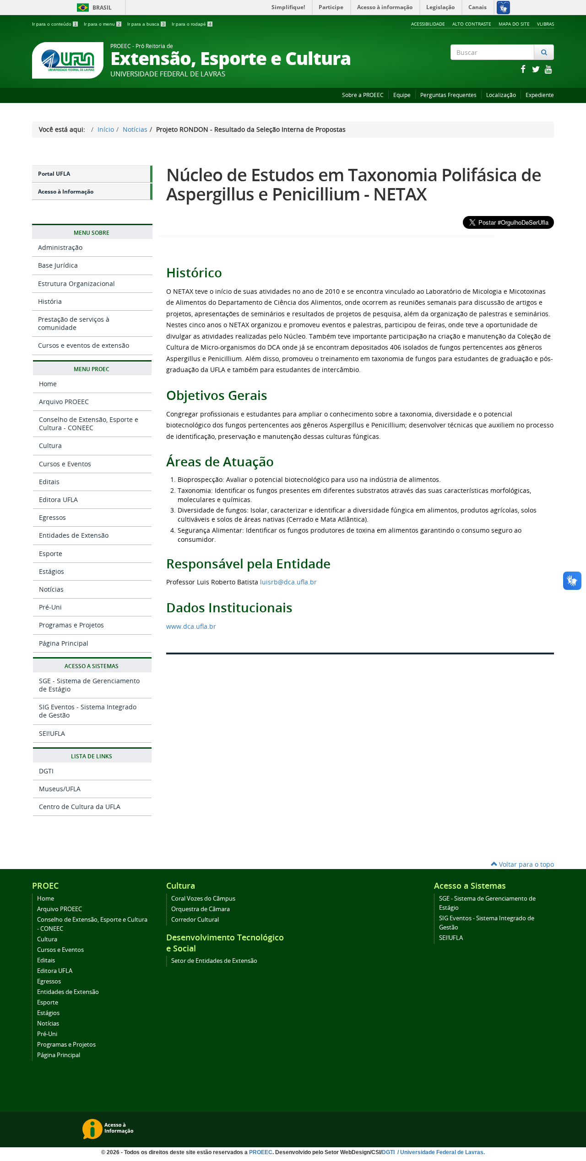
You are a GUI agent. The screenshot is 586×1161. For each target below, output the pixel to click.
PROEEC (260, 1152)
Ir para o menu (102, 24)
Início (106, 129)
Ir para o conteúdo (54, 24)
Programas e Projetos (71, 625)
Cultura (50, 445)
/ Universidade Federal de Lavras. (440, 1152)
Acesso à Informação (65, 191)
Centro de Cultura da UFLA (79, 806)
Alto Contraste (471, 24)
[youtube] (548, 69)
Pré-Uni (50, 607)
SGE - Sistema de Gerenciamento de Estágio (89, 684)
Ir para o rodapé (192, 24)
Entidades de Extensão (74, 535)
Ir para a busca (146, 24)
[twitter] (536, 69)
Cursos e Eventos (65, 463)
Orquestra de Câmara (200, 909)
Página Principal (63, 643)
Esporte (50, 553)
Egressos (52, 517)
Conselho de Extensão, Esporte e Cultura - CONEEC (88, 423)
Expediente (540, 95)
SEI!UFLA (52, 733)
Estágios (51, 571)
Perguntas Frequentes (448, 95)
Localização (501, 95)
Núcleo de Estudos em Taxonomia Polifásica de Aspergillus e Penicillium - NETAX (353, 184)
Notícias (135, 129)
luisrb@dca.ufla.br (288, 582)
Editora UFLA (58, 499)
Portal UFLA (54, 174)
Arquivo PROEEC (64, 401)
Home (48, 383)
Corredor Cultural (195, 919)
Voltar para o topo (525, 864)
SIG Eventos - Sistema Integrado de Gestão (87, 710)
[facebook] (523, 69)
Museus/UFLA (60, 788)
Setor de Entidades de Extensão (214, 961)
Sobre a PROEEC (363, 95)
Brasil (92, 7)
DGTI (46, 771)
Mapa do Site (514, 24)
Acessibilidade (428, 24)
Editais (49, 481)
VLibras (545, 24)
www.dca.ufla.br (191, 626)
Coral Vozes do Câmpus (203, 898)
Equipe (402, 95)
